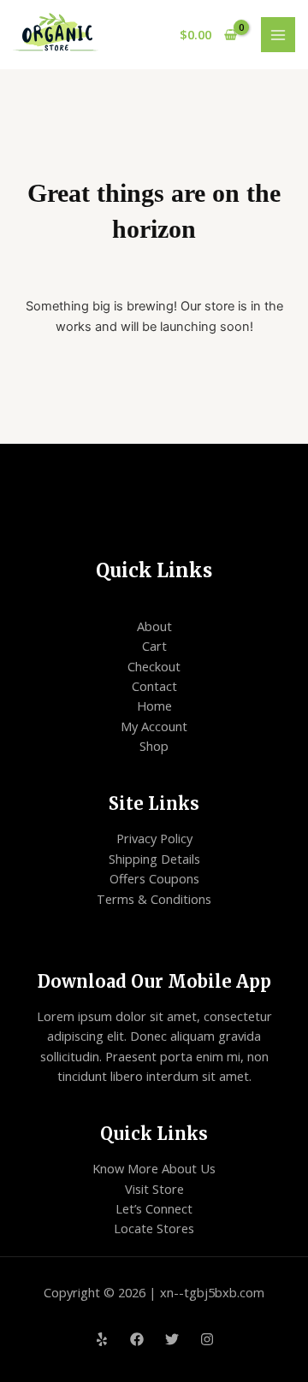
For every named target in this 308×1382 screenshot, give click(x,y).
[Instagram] (207, 1339)
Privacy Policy (154, 838)
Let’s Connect (154, 1208)
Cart (154, 645)
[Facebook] (137, 1339)
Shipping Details (154, 858)
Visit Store (154, 1188)
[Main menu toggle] (278, 34)
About (154, 626)
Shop (154, 745)
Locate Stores (154, 1228)
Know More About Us (154, 1168)
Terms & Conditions (154, 898)
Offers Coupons (154, 878)
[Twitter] (172, 1339)
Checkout (154, 666)
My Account (154, 726)
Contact (154, 685)
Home (154, 705)
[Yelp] (102, 1339)
